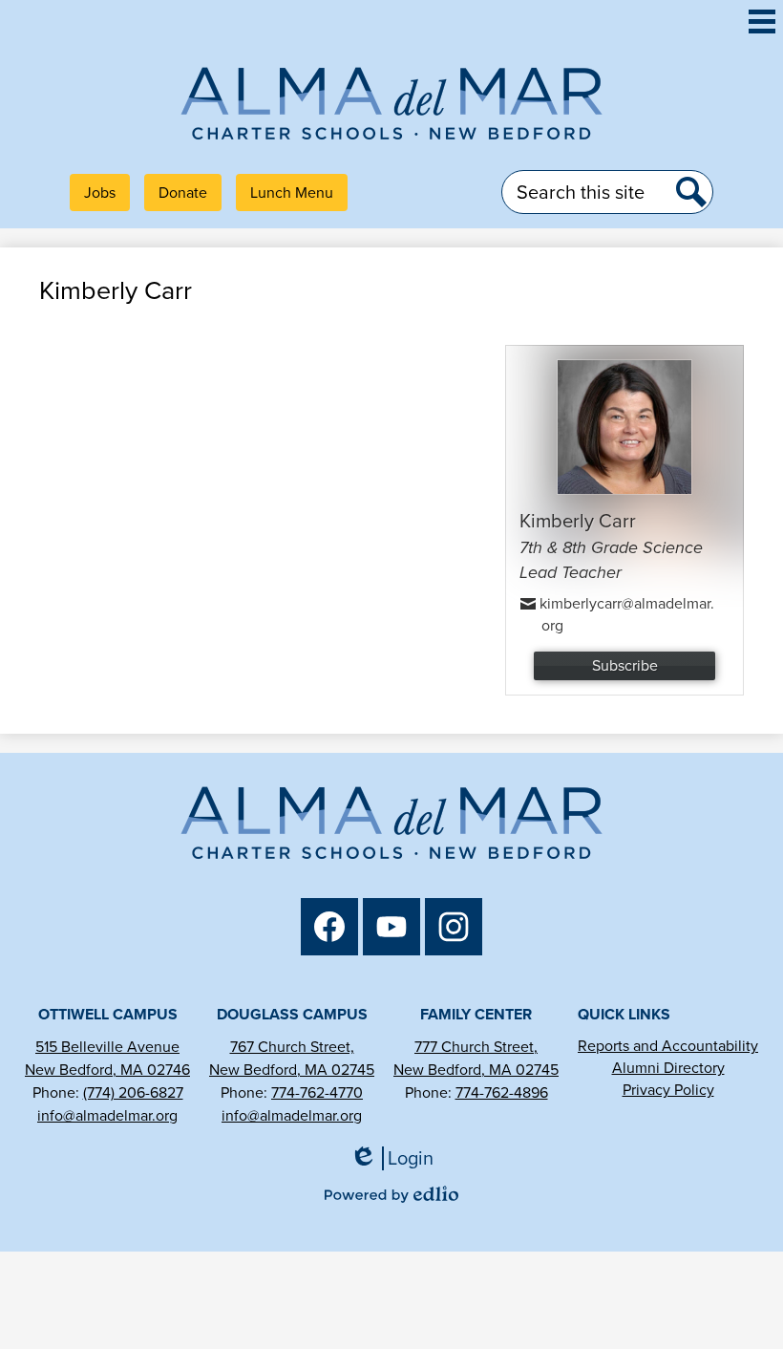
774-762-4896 (501, 1092)
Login (398, 1158)
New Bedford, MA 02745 (291, 1070)
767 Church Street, (292, 1047)
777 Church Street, (476, 1047)
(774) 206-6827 (133, 1092)
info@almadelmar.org (107, 1115)
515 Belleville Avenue (107, 1047)
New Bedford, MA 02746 (107, 1070)
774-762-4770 (317, 1092)
